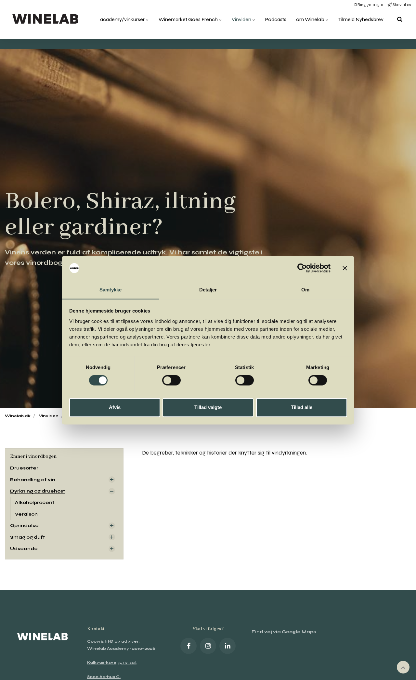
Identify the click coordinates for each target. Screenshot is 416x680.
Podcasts (275, 19)
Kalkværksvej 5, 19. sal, (111, 662)
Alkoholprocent (34, 502)
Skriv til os (401, 4)
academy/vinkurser (123, 19)
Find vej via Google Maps (284, 632)
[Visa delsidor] (112, 479)
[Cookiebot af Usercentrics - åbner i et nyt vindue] (302, 268)
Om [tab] (305, 289)
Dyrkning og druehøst (37, 491)
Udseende (24, 548)
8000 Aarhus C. (104, 676)
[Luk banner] (345, 268)
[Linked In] (227, 646)
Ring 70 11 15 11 (370, 4)
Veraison (26, 514)
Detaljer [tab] (208, 289)
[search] (399, 19)
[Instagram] (208, 646)
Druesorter (24, 468)
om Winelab (310, 19)
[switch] (171, 380)
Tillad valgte (208, 407)
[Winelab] (47, 19)
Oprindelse (24, 525)
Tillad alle (301, 407)
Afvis (115, 407)
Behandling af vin (32, 479)
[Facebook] (188, 646)
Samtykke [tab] (110, 289)
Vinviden (242, 19)
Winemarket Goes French (189, 19)
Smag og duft (27, 537)
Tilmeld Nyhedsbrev (361, 19)
